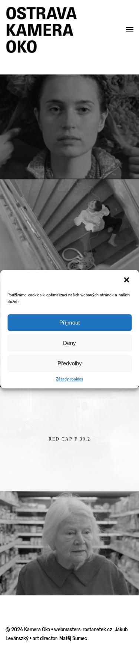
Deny (69, 343)
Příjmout (69, 322)
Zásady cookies (69, 378)
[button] (127, 279)
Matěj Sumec (73, 638)
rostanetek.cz (97, 629)
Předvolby (69, 363)
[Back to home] (42, 30)
